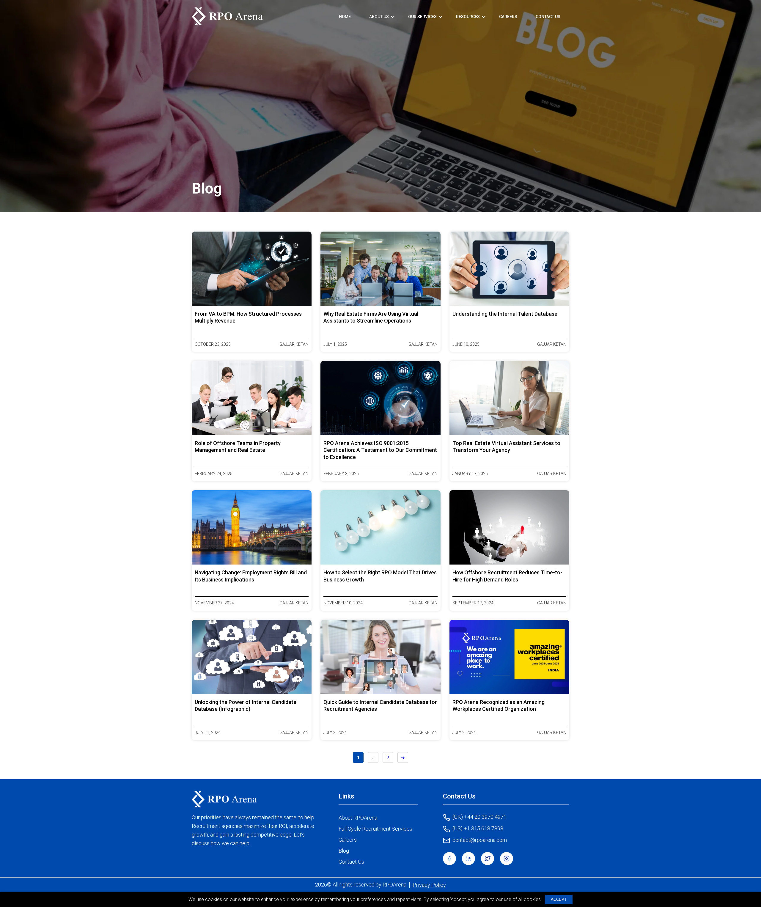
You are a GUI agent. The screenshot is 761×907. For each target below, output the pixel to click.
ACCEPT (559, 899)
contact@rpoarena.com (479, 840)
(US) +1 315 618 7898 (477, 828)
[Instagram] (506, 858)
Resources (468, 16)
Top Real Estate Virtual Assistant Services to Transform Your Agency (506, 446)
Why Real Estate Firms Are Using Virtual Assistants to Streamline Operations (370, 317)
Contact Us (548, 16)
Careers (508, 16)
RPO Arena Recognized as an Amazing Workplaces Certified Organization (498, 705)
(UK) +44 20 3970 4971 (479, 817)
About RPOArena (358, 818)
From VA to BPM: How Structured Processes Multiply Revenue (248, 317)
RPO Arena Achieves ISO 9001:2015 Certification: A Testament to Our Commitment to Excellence (380, 450)
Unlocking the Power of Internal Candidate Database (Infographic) (245, 705)
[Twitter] (487, 858)
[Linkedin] (468, 858)
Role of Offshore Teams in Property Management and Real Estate (238, 446)
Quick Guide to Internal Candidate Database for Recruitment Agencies (380, 705)
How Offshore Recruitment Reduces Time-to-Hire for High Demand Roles (507, 575)
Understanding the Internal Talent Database (504, 314)
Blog (344, 851)
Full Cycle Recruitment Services (375, 829)
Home (345, 16)
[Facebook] (449, 858)
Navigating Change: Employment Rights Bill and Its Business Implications (251, 575)
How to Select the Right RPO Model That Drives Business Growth (380, 575)
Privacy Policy (429, 885)
